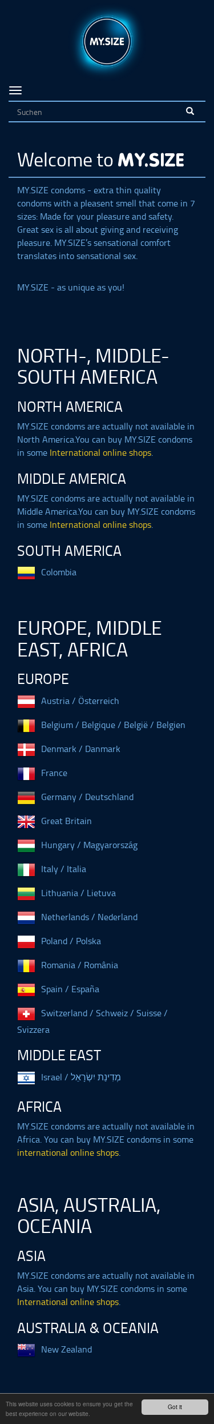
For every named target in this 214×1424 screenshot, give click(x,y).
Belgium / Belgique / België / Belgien (113, 724)
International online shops (100, 452)
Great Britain (66, 820)
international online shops (68, 1152)
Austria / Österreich (80, 700)
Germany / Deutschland (87, 796)
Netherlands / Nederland (89, 916)
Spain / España (70, 989)
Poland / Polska (71, 940)
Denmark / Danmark (80, 748)
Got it (175, 1406)
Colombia (58, 572)
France (54, 772)
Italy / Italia (63, 868)
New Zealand (66, 1349)
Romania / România (79, 964)
